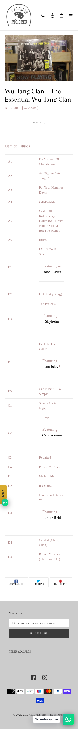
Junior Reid (52, 517)
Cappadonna (52, 435)
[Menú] (70, 15)
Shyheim (52, 321)
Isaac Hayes (51, 272)
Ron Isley (50, 366)
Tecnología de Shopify (53, 714)
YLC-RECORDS (32, 714)
